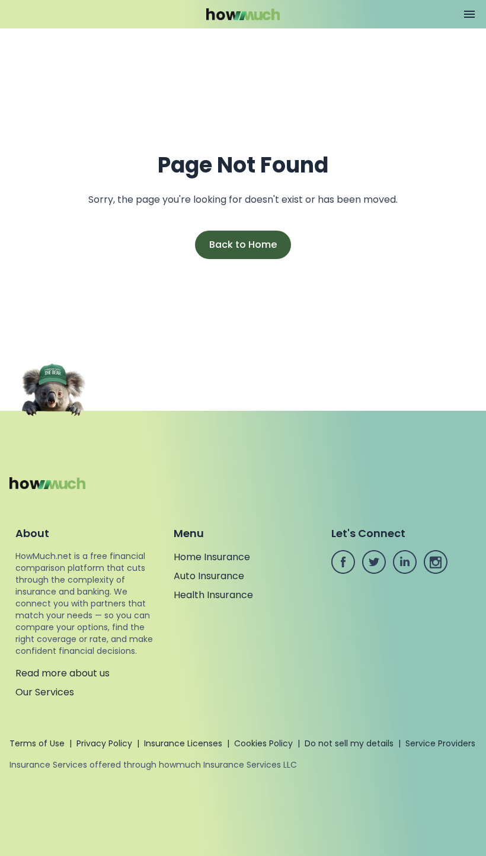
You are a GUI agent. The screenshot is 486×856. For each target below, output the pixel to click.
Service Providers (440, 743)
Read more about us (62, 673)
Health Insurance (213, 595)
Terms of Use (37, 743)
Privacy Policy (104, 743)
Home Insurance (212, 557)
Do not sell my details (349, 743)
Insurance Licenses (183, 743)
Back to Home (243, 244)
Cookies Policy (263, 743)
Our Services (44, 692)
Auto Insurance (209, 576)
